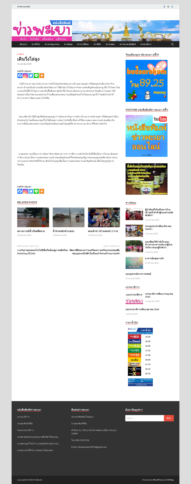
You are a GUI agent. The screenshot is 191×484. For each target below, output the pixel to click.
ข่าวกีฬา (97, 44)
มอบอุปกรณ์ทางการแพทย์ (138, 273)
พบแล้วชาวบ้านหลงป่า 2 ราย (103, 231)
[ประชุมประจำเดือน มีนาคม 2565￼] (134, 226)
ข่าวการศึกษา (83, 44)
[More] (41, 75)
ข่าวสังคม (68, 44)
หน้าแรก (23, 44)
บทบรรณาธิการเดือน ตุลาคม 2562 (142, 309)
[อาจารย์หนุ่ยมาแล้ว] (134, 258)
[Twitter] (168, 6)
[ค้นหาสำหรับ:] (149, 418)
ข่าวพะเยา (37, 480)
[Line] (36, 75)
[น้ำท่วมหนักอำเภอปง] (69, 218)
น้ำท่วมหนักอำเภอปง (63, 231)
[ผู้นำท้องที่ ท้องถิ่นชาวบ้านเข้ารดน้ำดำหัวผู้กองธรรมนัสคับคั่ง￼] (134, 209)
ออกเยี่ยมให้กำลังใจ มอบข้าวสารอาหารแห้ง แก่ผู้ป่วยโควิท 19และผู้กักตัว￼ (158, 244)
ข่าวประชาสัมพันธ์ (128, 44)
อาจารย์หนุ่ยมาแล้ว (154, 258)
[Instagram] (172, 6)
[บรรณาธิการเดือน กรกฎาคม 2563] (134, 294)
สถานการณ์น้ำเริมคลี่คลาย (31, 231)
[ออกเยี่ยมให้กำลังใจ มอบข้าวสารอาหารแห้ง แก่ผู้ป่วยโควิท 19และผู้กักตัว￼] (134, 242)
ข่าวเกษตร (110, 44)
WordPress (158, 480)
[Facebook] (164, 6)
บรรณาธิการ (145, 44)
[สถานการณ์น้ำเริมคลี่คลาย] (33, 218)
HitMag (170, 480)
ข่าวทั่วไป (36, 44)
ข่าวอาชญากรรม (52, 44)
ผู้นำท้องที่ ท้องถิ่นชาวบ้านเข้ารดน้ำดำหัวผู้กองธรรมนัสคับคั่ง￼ (159, 212)
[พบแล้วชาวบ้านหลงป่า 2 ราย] (104, 218)
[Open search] (172, 44)
